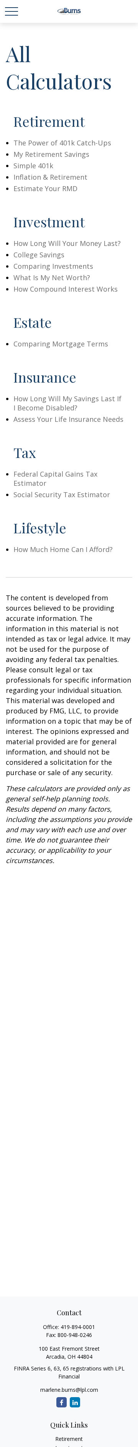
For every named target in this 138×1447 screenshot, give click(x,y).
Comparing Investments (53, 266)
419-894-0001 (78, 1327)
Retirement (69, 1438)
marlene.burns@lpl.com (69, 1389)
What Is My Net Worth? (51, 277)
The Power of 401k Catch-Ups (62, 142)
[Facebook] (61, 1402)
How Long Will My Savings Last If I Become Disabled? (67, 403)
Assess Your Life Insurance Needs (68, 419)
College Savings (38, 254)
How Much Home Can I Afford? (63, 549)
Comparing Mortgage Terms (60, 343)
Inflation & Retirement (50, 177)
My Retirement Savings (51, 154)
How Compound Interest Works (65, 289)
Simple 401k (33, 165)
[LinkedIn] (75, 1402)
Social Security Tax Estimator (61, 494)
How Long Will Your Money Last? (67, 243)
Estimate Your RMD (45, 188)
